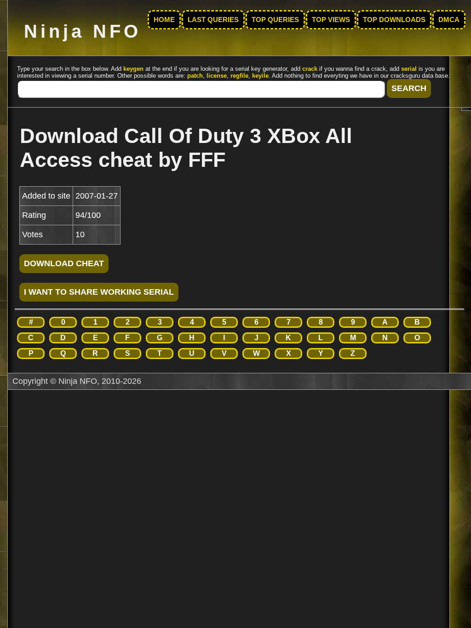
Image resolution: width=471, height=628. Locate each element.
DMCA (449, 19)
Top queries (275, 19)
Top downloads (394, 19)
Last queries (213, 19)
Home (164, 19)
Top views (331, 19)
